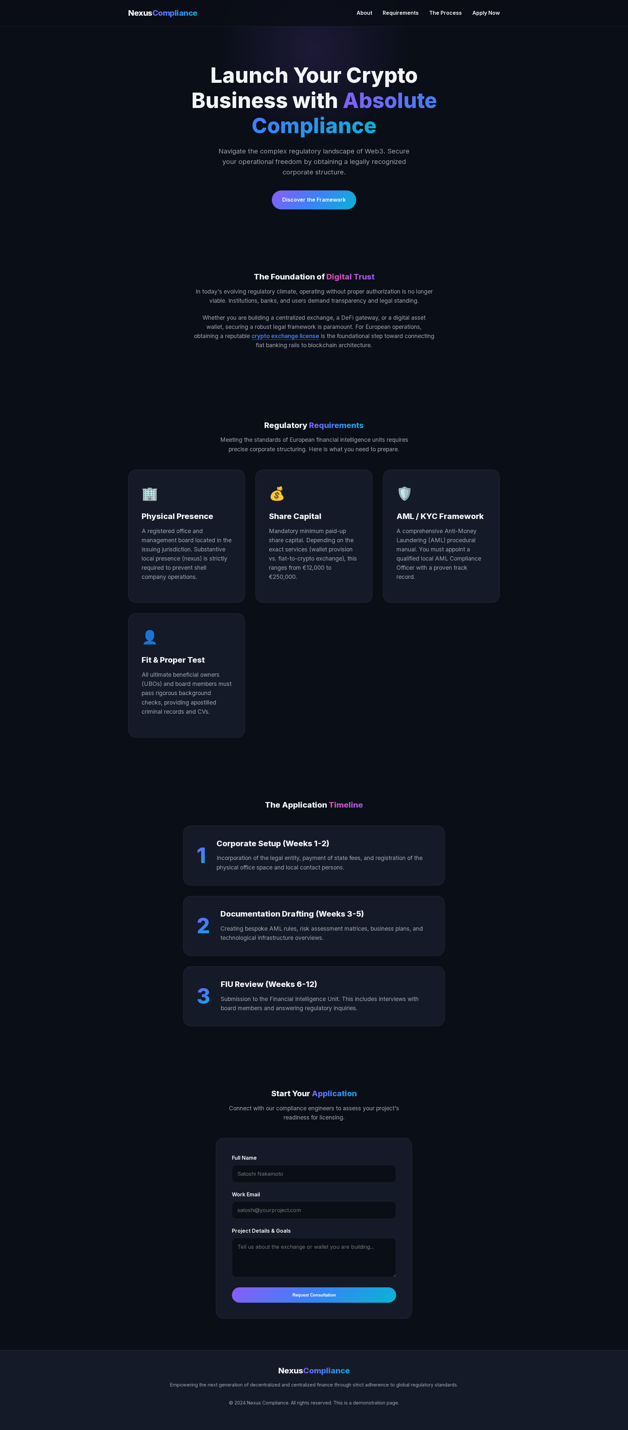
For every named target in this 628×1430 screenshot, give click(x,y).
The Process (445, 12)
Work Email (246, 1194)
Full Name (244, 1157)
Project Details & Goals (261, 1230)
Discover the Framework (314, 199)
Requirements (401, 12)
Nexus (163, 13)
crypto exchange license (285, 335)
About (364, 12)
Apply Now (486, 12)
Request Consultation (314, 1295)
